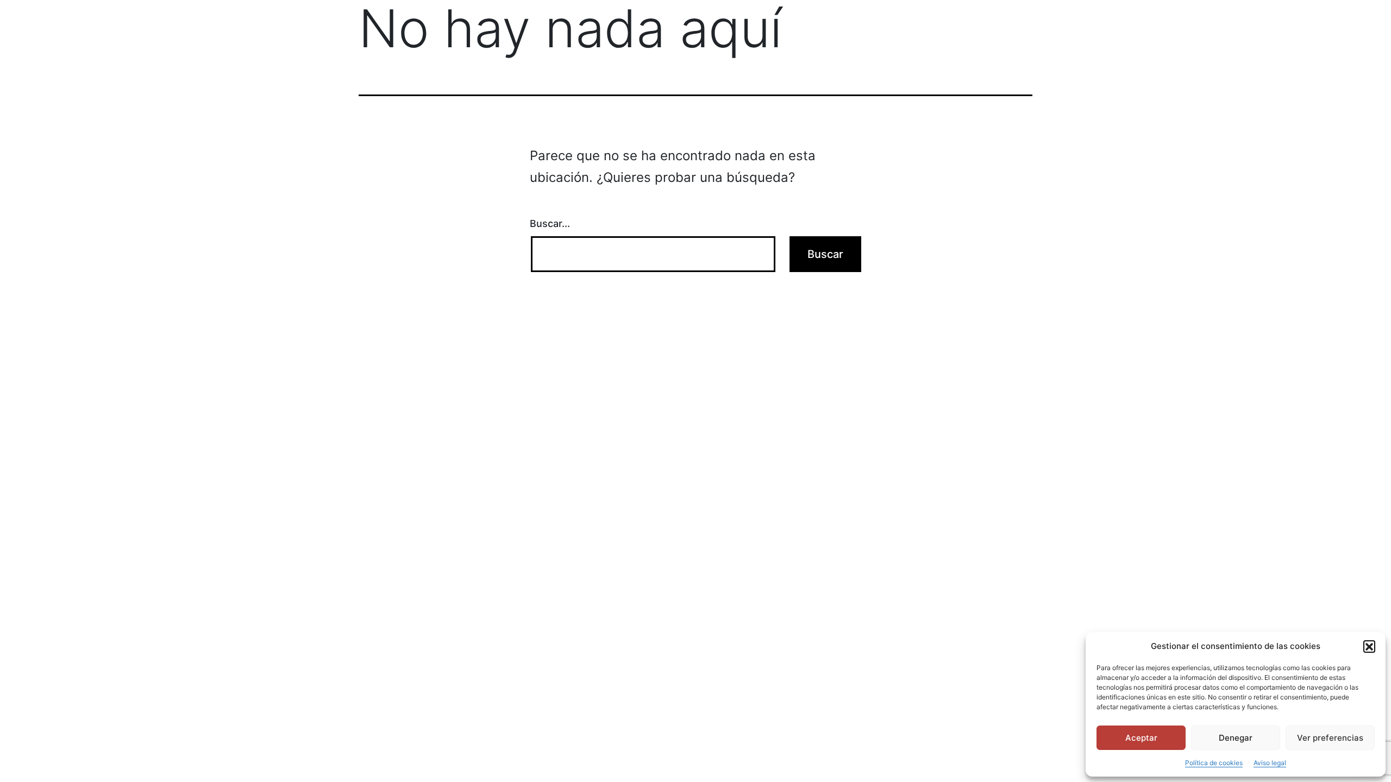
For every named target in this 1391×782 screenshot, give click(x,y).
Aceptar (1141, 738)
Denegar (1235, 738)
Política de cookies (1214, 763)
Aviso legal (1270, 763)
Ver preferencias (1330, 738)
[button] (1369, 646)
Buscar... (550, 223)
